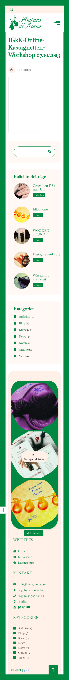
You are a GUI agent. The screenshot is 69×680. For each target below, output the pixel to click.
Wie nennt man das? (41, 277)
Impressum (25, 557)
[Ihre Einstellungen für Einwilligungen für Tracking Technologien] (3, 510)
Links (21, 551)
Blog (22, 323)
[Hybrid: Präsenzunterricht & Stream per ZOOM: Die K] (34, 406)
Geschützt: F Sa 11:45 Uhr (44, 187)
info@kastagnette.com (33, 584)
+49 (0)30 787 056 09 (31, 596)
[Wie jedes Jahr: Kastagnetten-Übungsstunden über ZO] (34, 503)
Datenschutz (26, 563)
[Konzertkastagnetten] (25, 22)
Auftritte (24, 316)
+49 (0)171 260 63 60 (31, 590)
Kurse (23, 329)
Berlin (23, 601)
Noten (23, 343)
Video (23, 356)
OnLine (24, 349)
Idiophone (40, 209)
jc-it (26, 670)
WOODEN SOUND (41, 232)
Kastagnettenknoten (47, 254)
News (22, 336)
